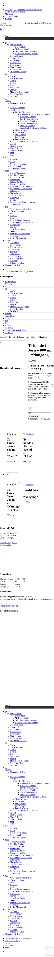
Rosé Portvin (20, 898)
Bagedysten (14, 867)
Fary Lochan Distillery (29, 788)
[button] (2, 30)
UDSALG (9, 333)
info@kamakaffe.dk (9, 606)
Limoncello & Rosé (18, 772)
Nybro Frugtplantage (18, 833)
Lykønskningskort (17, 932)
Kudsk (12, 831)
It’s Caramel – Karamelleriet (21, 857)
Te (6, 289)
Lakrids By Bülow (17, 851)
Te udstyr (14, 311)
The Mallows (15, 862)
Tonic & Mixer (16, 819)
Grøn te (13, 295)
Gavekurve (14, 911)
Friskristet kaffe (16, 713)
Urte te (12, 300)
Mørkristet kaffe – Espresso (26, 720)
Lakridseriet (14, 860)
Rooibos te (14, 302)
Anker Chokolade (17, 846)
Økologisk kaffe (16, 725)
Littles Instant (15, 736)
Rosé (12, 887)
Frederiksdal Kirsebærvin (20, 903)
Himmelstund (15, 835)
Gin (11, 774)
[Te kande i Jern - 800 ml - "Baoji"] (12, 432)
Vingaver (13, 921)
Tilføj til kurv (33, 416)
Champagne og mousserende (21, 891)
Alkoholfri (9, 328)
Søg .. (7, 36)
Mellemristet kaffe (22, 718)
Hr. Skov (13, 828)
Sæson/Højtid (10, 281)
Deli (6, 826)
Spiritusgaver (15, 923)
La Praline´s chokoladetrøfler (21, 855)
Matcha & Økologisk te (19, 307)
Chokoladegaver (16, 914)
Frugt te (13, 304)
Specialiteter (10, 316)
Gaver (7, 909)
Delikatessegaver (16, 916)
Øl (6, 323)
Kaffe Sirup (14, 729)
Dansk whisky (20, 801)
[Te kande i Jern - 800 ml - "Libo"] (28, 432)
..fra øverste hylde (17, 880)
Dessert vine (15, 893)
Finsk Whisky (20, 803)
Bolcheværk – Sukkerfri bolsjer (22, 871)
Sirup (12, 821)
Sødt (7, 318)
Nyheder (8, 284)
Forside (3, 337)
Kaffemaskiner (16, 738)
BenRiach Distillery (28, 785)
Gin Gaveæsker (16, 925)
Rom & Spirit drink (17, 777)
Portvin (13, 896)
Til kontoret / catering (18, 741)
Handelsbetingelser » (8, 543)
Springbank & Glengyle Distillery (33, 797)
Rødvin (13, 882)
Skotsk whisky (21, 799)
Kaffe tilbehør (15, 731)
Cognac (13, 813)
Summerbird (15, 849)
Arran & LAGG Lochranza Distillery (35, 783)
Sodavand (9, 325)
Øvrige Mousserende (18, 907)
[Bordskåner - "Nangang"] (28, 483)
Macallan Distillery (27, 795)
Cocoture (13, 869)
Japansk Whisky (21, 808)
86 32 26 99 (6, 603)
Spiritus (8, 313)
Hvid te (13, 298)
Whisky (13, 779)
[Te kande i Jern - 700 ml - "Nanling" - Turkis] (12, 474)
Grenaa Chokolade (17, 842)
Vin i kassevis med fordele (20, 878)
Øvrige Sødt (15, 873)
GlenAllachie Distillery (29, 792)
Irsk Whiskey (20, 806)
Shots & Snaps (16, 815)
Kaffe (7, 286)
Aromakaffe (15, 727)
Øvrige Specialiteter (18, 837)
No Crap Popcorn (17, 864)
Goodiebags (15, 918)
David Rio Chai (16, 309)
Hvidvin (13, 885)
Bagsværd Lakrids (17, 853)
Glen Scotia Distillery (28, 790)
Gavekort (13, 929)
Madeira (13, 900)
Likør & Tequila (16, 817)
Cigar (12, 824)
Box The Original (17, 844)
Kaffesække (15, 734)
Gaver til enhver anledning (15, 330)
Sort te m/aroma (16, 293)
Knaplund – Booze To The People (23, 810)
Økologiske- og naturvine (20, 889)
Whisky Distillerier (22, 781)
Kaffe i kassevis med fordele (26, 723)
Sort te (12, 291)
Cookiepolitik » (6, 545)
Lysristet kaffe (20, 716)
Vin (6, 321)
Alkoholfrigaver (16, 927)
